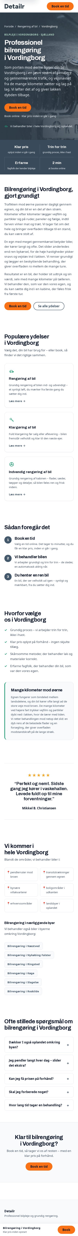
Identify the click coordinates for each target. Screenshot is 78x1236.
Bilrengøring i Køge (20, 973)
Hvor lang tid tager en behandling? (35, 1105)
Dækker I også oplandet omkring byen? (34, 1044)
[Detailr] (14, 6)
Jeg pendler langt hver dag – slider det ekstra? (35, 1062)
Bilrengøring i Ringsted (23, 964)
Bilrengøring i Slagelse (23, 982)
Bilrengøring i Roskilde (23, 991)
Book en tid (60, 6)
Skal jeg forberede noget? (28, 1092)
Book (66, 1230)
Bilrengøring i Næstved (23, 946)
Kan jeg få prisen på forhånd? (31, 1079)
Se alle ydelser (49, 306)
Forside (9, 26)
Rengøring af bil (28, 26)
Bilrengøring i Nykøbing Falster (29, 955)
